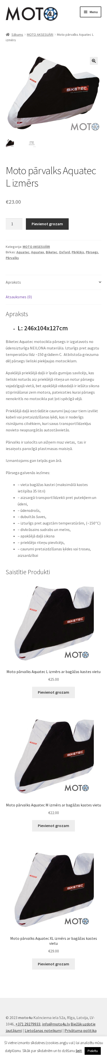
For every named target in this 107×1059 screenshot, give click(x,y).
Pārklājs (78, 252)
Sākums (17, 34)
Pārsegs (92, 252)
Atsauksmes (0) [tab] (19, 296)
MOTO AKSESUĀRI (40, 34)
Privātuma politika (80, 1030)
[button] (94, 61)
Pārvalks (12, 258)
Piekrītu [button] (93, 1051)
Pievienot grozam (47, 223)
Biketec (51, 252)
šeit (79, 1050)
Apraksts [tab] (13, 282)
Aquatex (37, 252)
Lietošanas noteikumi (43, 1030)
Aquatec (22, 252)
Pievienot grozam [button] (53, 692)
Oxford (64, 252)
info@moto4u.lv (56, 1023)
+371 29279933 (27, 1023)
